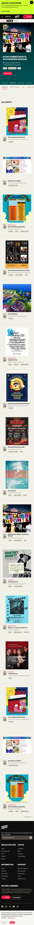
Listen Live (8, 16)
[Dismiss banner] (31, 2)
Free (19, 68)
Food (2, 853)
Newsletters (4, 876)
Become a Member (23, 868)
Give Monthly (16, 897)
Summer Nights (12, 68)
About (3, 868)
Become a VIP (21, 871)
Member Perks (22, 878)
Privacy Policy (11, 918)
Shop (19, 876)
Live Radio (20, 848)
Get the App (6, 11)
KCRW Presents (14, 87)
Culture (3, 856)
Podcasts (20, 853)
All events (4, 87)
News (3, 848)
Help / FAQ (4, 873)
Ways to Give (21, 873)
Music (5, 68)
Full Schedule (21, 856)
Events (3, 859)
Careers (3, 871)
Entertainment (5, 851)
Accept (12, 922)
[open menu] (3, 17)
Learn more (7, 73)
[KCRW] (4, 828)
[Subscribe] (30, 837)
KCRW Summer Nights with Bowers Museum (15, 58)
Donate (29, 16)
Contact (3, 878)
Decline (4, 922)
